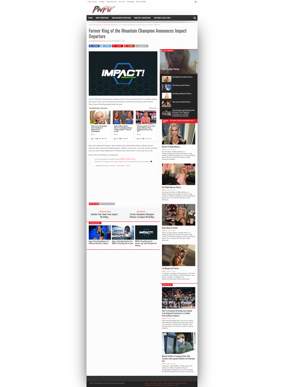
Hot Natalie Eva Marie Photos (182, 77)
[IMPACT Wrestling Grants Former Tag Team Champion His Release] (146, 239)
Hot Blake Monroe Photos (171, 187)
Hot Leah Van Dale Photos (181, 102)
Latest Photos (92, 2)
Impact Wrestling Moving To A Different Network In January (99, 242)
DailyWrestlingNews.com (100, 41)
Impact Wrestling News (110, 24)
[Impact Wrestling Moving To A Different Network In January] (100, 239)
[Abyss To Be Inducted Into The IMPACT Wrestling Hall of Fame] (123, 239)
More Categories (141, 2)
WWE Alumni (130, 2)
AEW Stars (122, 2)
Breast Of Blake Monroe (171, 147)
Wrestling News (98, 24)
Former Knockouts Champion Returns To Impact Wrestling (142, 215)
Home (90, 18)
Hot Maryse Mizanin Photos (182, 93)
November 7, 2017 (123, 166)
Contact (177, 385)
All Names (102, 2)
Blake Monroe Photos (170, 228)
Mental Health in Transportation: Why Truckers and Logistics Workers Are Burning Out (178, 358)
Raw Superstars (102, 18)
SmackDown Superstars (121, 18)
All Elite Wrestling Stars (181, 383)
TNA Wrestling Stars (162, 18)
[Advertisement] (123, 184)
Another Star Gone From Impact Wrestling (104, 215)
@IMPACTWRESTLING (127, 159)
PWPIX (164, 149)
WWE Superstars (111, 2)
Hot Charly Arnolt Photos (181, 85)
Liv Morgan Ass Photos (170, 268)
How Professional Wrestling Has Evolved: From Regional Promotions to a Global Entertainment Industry (184, 113)
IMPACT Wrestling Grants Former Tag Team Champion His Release (146, 243)
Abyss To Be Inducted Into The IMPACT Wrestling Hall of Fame (122, 242)
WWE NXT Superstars (142, 18)
